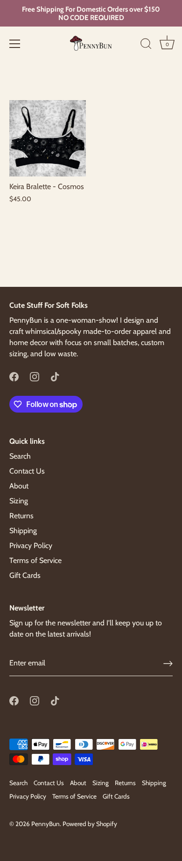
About (18, 485)
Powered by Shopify (90, 823)
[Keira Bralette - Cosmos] (47, 138)
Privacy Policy (30, 545)
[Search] (146, 45)
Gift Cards (25, 575)
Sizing (18, 500)
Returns (21, 515)
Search (20, 456)
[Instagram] (34, 376)
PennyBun (45, 823)
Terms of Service (35, 560)
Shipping (23, 530)
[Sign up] (168, 663)
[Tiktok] (55, 376)
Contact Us (27, 471)
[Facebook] (14, 376)
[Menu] (15, 44)
